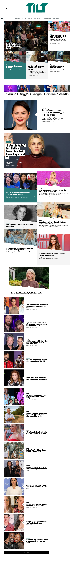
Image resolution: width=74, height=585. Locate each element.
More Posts (26, 552)
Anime (34, 18)
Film (23, 18)
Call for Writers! (55, 18)
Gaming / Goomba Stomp (46, 18)
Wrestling (30, 18)
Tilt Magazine (17, 18)
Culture (38, 18)
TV (25, 18)
